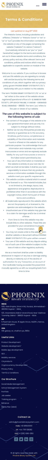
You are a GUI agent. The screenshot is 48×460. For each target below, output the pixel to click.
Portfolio (5, 391)
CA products (6, 361)
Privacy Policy (7, 369)
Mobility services (8, 357)
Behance (5, 403)
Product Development (11, 342)
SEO (3, 353)
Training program (8, 399)
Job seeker (6, 395)
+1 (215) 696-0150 (26, 433)
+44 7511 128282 (25, 429)
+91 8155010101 (26, 426)
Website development (11, 346)
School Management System (14, 388)
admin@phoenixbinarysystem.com (24, 422)
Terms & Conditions (10, 373)
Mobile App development (12, 350)
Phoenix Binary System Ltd (24, 455)
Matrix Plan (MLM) (9, 407)
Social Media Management (12, 384)
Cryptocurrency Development (14, 365)
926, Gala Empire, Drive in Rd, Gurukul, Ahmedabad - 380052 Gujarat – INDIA (23, 307)
